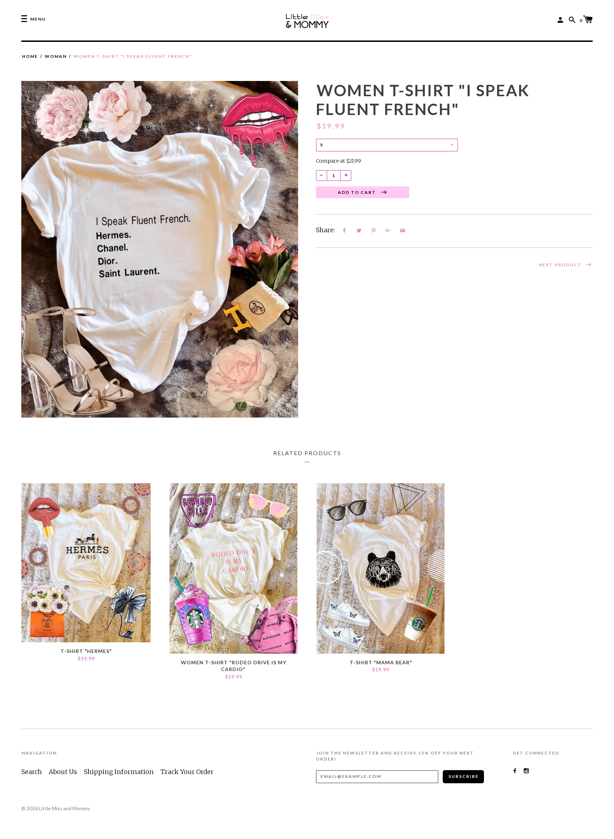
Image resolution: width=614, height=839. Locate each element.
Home (30, 56)
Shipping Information (119, 772)
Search (31, 772)
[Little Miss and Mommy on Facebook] (514, 771)
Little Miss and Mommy (64, 808)
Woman (56, 56)
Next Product (561, 264)
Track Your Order (187, 772)
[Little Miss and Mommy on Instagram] (526, 771)
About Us (63, 772)
